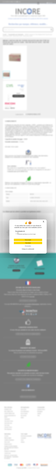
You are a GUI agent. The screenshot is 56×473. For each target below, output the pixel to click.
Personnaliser (28, 246)
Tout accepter (28, 239)
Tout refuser (28, 243)
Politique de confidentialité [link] (28, 249)
